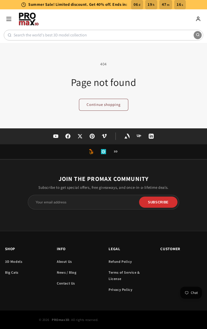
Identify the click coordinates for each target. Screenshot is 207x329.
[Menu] (9, 19)
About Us (64, 261)
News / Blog (66, 272)
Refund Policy (120, 261)
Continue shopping (104, 104)
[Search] (198, 35)
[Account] (198, 19)
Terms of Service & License (124, 275)
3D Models (13, 261)
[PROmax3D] (29, 19)
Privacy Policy (120, 289)
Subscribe (158, 202)
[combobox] (104, 35)
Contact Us (66, 283)
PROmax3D (60, 320)
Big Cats (11, 272)
